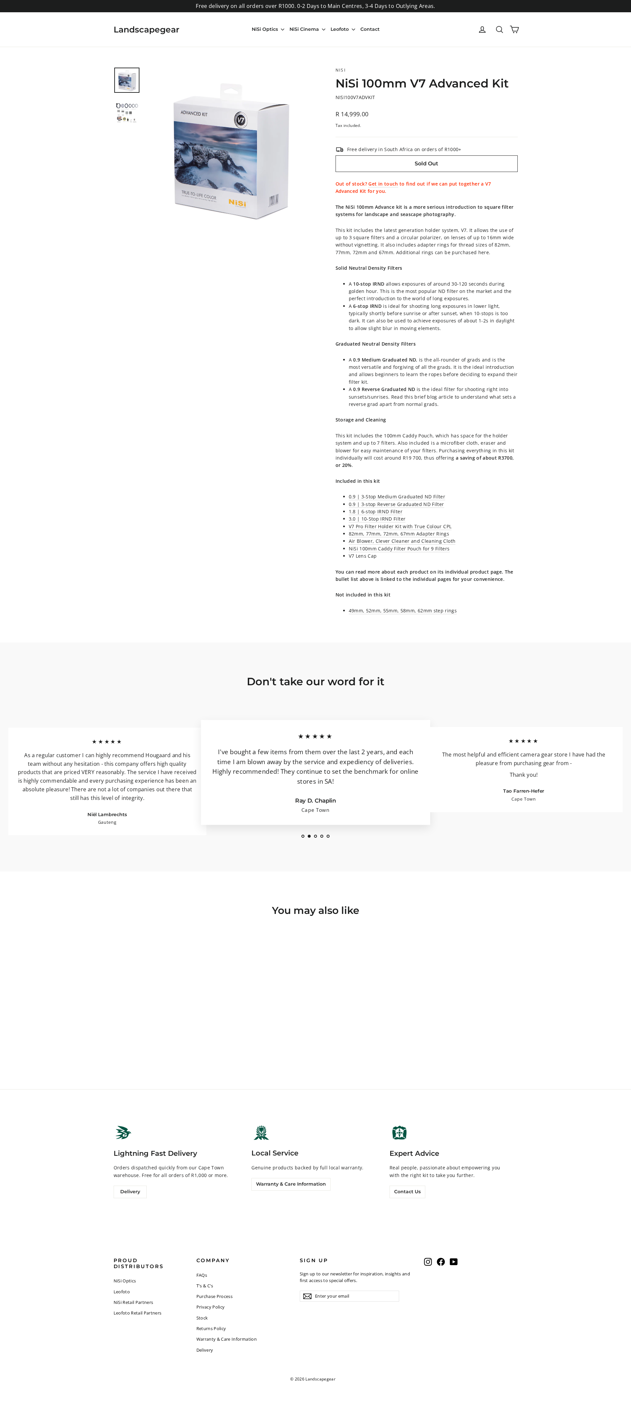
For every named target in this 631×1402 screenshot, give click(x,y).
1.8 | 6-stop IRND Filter (375, 511)
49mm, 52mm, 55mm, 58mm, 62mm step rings (403, 610)
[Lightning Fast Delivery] (123, 1133)
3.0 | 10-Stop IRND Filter (377, 519)
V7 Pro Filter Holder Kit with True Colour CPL (400, 526)
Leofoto (340, 29)
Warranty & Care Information (291, 1184)
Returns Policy (211, 1328)
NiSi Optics (265, 29)
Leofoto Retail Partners (138, 1313)
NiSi (341, 70)
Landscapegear (147, 29)
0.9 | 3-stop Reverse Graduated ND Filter (396, 504)
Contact (370, 29)
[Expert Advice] (399, 1133)
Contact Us (407, 1192)
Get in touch (383, 184)
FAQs (201, 1275)
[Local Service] (261, 1132)
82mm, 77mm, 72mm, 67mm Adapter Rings (399, 534)
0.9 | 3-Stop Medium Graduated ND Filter (397, 496)
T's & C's (204, 1286)
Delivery (130, 1192)
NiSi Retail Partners (133, 1302)
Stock (202, 1318)
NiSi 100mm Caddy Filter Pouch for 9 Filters (399, 548)
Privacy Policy (210, 1307)
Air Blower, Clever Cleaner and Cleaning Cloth (402, 541)
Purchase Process (214, 1296)
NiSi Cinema (304, 29)
